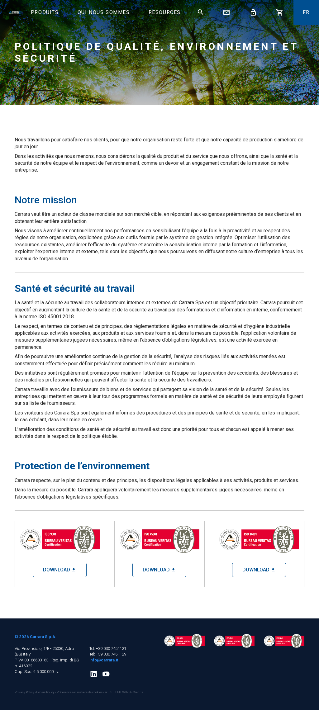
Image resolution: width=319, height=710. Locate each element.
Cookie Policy (45, 692)
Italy (27, 654)
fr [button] (306, 12)
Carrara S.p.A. (43, 636)
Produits (45, 12)
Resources (165, 12)
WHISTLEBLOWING (118, 692)
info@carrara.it (103, 660)
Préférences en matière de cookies (79, 692)
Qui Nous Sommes (104, 12)
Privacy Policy (25, 692)
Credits (138, 692)
